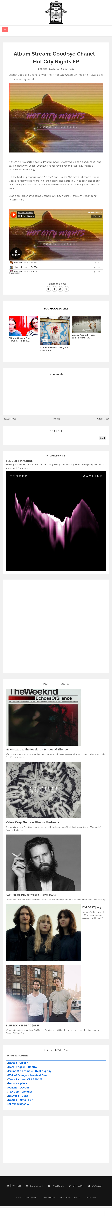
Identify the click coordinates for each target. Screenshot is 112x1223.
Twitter (15, 1186)
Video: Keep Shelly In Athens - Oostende (32, 822)
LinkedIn (77, 1186)
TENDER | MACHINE (19, 461)
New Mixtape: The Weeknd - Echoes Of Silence (37, 749)
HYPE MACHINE (17, 1055)
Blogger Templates (101, 1218)
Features (65, 1197)
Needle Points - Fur (20, 1099)
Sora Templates (79, 1218)
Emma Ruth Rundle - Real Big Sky (29, 1071)
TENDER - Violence (20, 1091)
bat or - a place (17, 1083)
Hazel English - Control (22, 1067)
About (77, 1197)
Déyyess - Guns (18, 1095)
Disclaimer (90, 1197)
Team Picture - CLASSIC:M (25, 1079)
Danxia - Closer (18, 1062)
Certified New (48, 1197)
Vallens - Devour (18, 1087)
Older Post (103, 418)
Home (56, 418)
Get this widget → (18, 1104)
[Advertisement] (28, 625)
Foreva (48, 177)
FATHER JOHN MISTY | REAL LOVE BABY (31, 895)
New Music (31, 1197)
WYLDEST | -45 (91, 907)
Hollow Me (65, 177)
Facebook (57, 1186)
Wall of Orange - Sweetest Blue (27, 1075)
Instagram (36, 1186)
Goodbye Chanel (46, 165)
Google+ (96, 1186)
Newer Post (9, 418)
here (21, 199)
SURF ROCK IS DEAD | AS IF (22, 1025)
